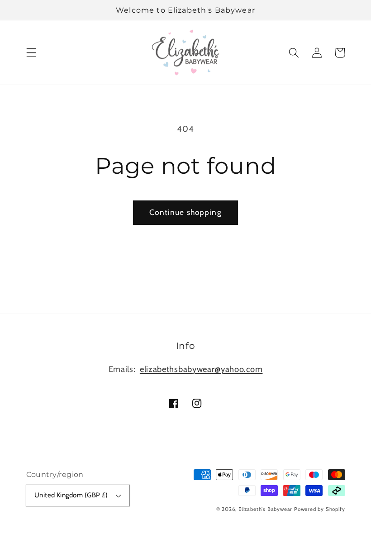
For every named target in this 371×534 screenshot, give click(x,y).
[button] (31, 52)
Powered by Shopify (319, 509)
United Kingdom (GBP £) (71, 495)
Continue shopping (185, 212)
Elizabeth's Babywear (265, 509)
